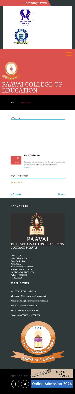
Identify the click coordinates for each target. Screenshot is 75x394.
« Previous (16, 194)
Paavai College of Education (32, 87)
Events (15, 117)
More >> (27, 167)
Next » (61, 194)
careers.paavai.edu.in (30, 310)
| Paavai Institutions (30, 375)
